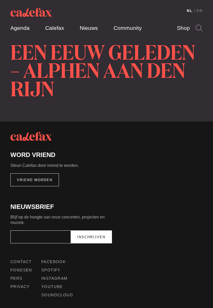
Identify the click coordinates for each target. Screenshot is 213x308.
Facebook (53, 261)
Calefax (54, 28)
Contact (21, 261)
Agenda (20, 28)
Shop (183, 28)
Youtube (52, 286)
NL (190, 11)
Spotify (51, 270)
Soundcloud (57, 295)
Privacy (20, 286)
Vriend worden (34, 180)
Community (128, 28)
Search (199, 28)
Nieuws (89, 28)
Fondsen (21, 270)
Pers (16, 278)
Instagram (54, 278)
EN (200, 11)
